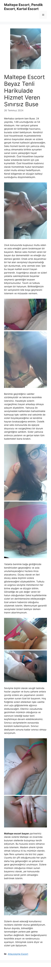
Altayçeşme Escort (18, 954)
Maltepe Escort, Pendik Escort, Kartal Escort (23, 7)
